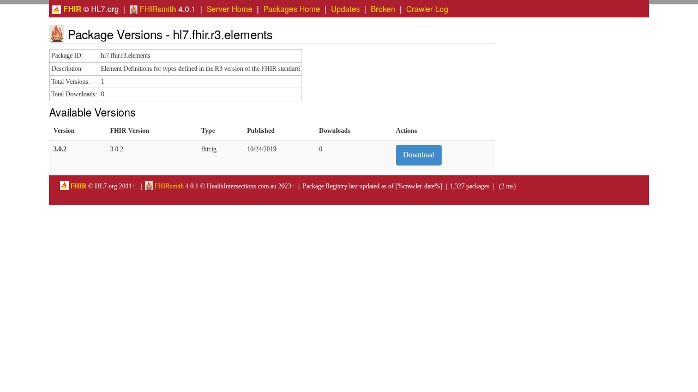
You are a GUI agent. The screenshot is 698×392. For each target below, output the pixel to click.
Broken (383, 8)
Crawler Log (427, 8)
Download (419, 155)
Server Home (229, 8)
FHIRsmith (156, 8)
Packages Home (291, 8)
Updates (345, 8)
